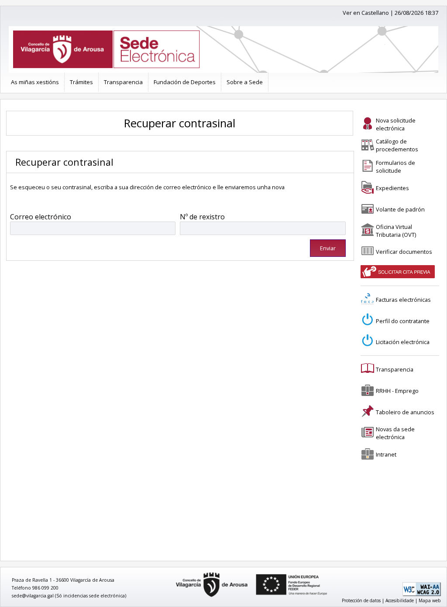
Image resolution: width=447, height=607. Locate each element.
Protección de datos (361, 600)
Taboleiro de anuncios (405, 412)
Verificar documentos (404, 252)
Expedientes (392, 188)
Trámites (81, 82)
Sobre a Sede (245, 82)
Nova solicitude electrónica (396, 124)
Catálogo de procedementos (397, 145)
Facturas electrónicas (403, 300)
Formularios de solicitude (395, 166)
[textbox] (93, 228)
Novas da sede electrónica (395, 433)
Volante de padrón (400, 209)
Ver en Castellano (366, 13)
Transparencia (123, 82)
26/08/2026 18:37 (416, 13)
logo (173, 573)
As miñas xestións (35, 82)
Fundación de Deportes (185, 82)
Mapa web (430, 600)
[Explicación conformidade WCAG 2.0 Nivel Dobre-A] (421, 594)
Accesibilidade (399, 600)
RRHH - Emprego (397, 391)
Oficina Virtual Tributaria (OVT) (396, 231)
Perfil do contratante (403, 321)
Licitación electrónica (403, 342)
